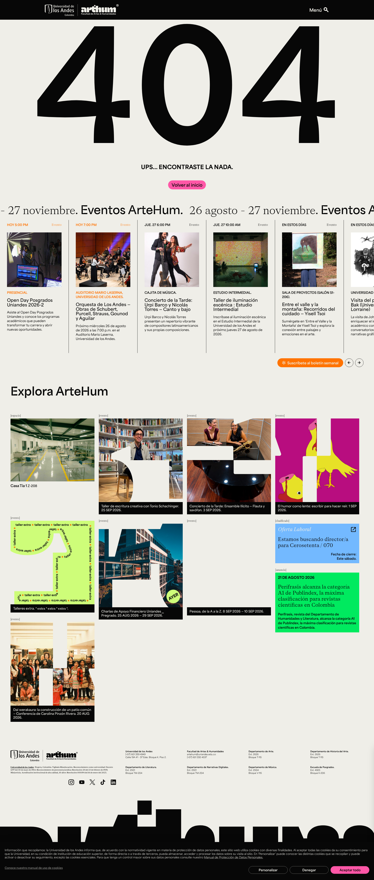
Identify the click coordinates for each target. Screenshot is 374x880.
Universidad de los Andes (22, 767)
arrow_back (349, 362)
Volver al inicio (187, 185)
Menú (315, 10)
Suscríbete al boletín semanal (313, 362)
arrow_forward (359, 362)
